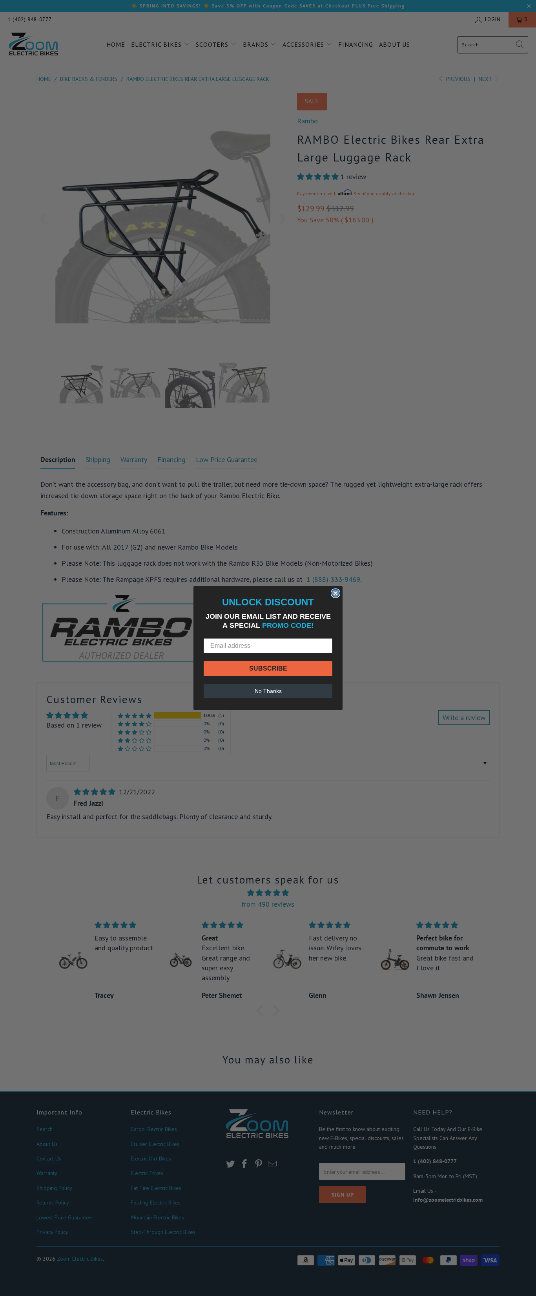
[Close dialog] (335, 593)
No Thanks (268, 691)
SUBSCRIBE (268, 668)
